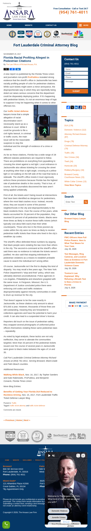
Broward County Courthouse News (74, 175)
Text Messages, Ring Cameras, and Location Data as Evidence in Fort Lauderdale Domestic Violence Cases (75, 260)
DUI (68, 125)
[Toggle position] (78, 455)
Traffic (14, 403)
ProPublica (33, 77)
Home (9, 25)
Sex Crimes (71, 157)
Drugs (69, 141)
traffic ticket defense (18, 111)
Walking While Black (14, 375)
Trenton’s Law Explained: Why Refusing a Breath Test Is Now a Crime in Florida (75, 279)
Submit (76, 91)
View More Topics (72, 185)
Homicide (70, 166)
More (85, 25)
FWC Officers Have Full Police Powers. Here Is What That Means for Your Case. (75, 241)
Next (27, 420)
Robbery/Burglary (74, 170)
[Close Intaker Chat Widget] (83, 455)
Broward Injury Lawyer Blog (75, 220)
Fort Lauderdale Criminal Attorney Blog (19, 11)
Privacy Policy (41, 460)
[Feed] (84, 107)
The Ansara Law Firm (28, 512)
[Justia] (80, 107)
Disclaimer (27, 460)
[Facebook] (68, 107)
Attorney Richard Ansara (75, 135)
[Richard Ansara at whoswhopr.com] (37, 436)
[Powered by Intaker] (70, 526)
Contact (51, 25)
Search (86, 202)
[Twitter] (72, 107)
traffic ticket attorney (18, 406)
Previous (9, 420)
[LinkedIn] (76, 107)
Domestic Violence (75, 130)
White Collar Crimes (75, 181)
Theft (68, 161)
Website (28, 25)
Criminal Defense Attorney (76, 147)
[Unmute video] (49, 455)
